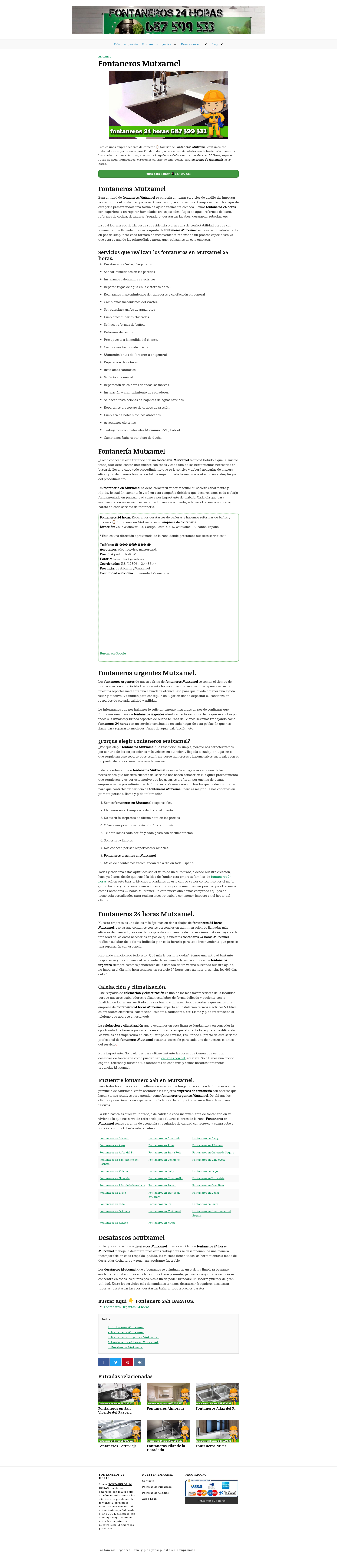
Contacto (148, 1481)
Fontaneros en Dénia (205, 1193)
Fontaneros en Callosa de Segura (213, 1152)
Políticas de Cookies (155, 1493)
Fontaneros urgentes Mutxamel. (133, 1337)
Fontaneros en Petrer (162, 1185)
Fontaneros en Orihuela (115, 1211)
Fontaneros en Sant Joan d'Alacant (164, 1195)
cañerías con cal (173, 1058)
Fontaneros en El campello (165, 1178)
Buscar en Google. (113, 653)
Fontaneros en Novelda (115, 1178)
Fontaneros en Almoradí (164, 1138)
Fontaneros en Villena (114, 1171)
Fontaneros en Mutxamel (164, 1211)
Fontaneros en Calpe (161, 1171)
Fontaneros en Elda (112, 1204)
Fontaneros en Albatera (207, 1145)
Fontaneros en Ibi (159, 1204)
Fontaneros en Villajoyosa (208, 1160)
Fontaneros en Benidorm (164, 1160)
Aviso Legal (149, 1499)
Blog (214, 44)
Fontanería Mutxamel (126, 1332)
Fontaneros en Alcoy (205, 1138)
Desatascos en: (191, 44)
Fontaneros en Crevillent (208, 1185)
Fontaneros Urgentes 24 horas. (127, 1307)
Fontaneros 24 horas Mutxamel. (133, 1342)
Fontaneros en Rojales (114, 1223)
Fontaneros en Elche (113, 1193)
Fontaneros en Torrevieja (208, 1178)
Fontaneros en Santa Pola (164, 1152)
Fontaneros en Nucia (161, 1223)
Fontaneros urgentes (156, 44)
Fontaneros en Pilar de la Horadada (122, 1185)
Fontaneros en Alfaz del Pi (116, 1152)
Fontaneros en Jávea (205, 1204)
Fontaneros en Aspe (112, 1145)
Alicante (104, 57)
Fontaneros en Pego (205, 1171)
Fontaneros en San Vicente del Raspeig (119, 1162)
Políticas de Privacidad (157, 1487)
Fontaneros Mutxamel (126, 1327)
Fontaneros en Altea (161, 1145)
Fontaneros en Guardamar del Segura (211, 1213)
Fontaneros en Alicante (114, 1138)
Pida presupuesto (126, 44)
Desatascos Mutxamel (125, 1347)
